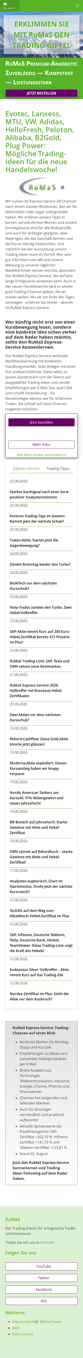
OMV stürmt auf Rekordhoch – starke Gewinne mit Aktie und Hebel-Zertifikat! (41, 857)
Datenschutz (22, 1334)
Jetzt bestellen (41, 93)
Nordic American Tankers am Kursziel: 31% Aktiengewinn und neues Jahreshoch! (36, 798)
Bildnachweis (51, 1321)
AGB (15, 1327)
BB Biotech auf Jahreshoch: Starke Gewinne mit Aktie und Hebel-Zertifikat (38, 827)
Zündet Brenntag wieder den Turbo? (40, 564)
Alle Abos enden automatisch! (41, 454)
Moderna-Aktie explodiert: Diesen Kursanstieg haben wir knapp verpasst (38, 768)
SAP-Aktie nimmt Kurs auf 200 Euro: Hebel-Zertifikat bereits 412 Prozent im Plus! (40, 637)
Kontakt (46, 1242)
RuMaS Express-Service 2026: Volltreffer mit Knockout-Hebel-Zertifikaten (36, 690)
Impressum (21, 1321)
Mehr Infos (41, 444)
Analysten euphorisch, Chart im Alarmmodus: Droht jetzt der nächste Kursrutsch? (41, 886)
